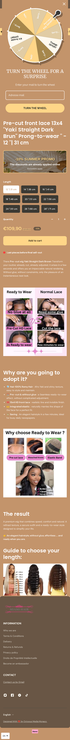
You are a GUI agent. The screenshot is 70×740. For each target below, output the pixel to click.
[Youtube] (19, 695)
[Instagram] (5, 695)
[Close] (64, 4)
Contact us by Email (13, 682)
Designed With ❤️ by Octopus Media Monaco (25, 721)
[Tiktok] (26, 695)
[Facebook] (12, 695)
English (7, 714)
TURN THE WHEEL (35, 108)
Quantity (8, 219)
